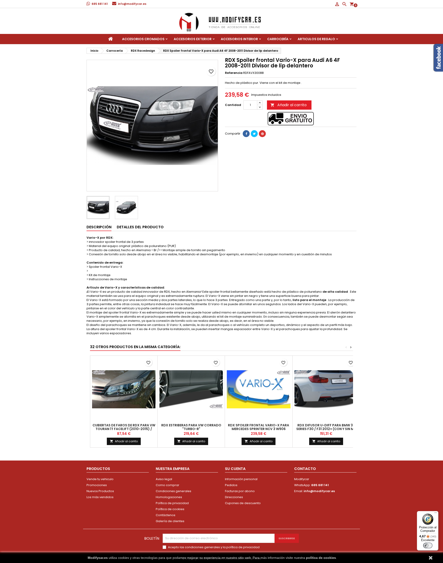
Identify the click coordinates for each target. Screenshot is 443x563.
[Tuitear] (254, 133)
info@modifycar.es (132, 4)
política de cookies (321, 558)
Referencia (233, 73)
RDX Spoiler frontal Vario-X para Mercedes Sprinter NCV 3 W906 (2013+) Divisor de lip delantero (258, 429)
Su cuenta (235, 468)
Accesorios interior (239, 39)
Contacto (305, 468)
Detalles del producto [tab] (140, 227)
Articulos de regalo (316, 39)
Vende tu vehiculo (100, 479)
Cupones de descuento (243, 503)
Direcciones (234, 497)
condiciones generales (202, 547)
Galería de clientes (170, 521)
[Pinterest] (262, 133)
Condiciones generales (173, 491)
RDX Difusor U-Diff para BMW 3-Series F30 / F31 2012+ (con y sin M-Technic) (326, 429)
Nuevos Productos (100, 491)
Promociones (97, 485)
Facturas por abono (240, 491)
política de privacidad (243, 547)
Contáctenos (165, 515)
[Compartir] (246, 133)
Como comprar (167, 485)
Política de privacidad (172, 503)
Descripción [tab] (99, 227)
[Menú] (435, 514)
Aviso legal (164, 479)
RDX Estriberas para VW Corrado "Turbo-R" (191, 427)
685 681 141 (100, 4)
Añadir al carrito (288, 105)
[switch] (427, 545)
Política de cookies (170, 509)
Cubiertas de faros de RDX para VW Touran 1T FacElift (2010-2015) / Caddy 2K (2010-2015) (124, 429)
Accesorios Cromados (143, 39)
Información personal (241, 479)
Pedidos (231, 485)
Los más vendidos (100, 497)
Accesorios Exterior (193, 39)
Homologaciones (169, 497)
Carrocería (277, 39)
